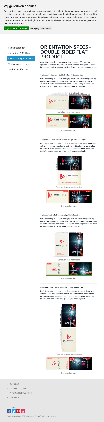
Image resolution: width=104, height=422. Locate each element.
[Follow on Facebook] (9, 411)
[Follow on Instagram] (23, 411)
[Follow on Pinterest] (18, 411)
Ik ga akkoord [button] (11, 28)
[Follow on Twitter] (14, 411)
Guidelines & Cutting (19, 53)
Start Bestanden (16, 47)
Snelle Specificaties (18, 69)
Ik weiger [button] (24, 28)
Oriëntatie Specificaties (20, 58)
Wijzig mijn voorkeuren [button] (40, 28)
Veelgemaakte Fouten (19, 64)
